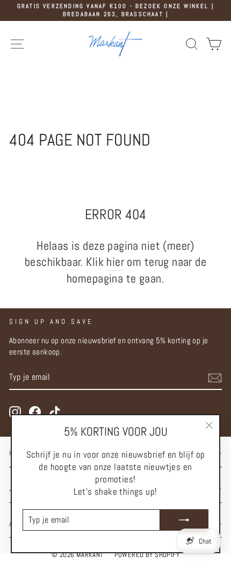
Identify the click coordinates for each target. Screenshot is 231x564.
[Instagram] (15, 412)
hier (115, 262)
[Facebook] (35, 412)
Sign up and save (51, 321)
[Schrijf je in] (215, 378)
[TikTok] (55, 412)
